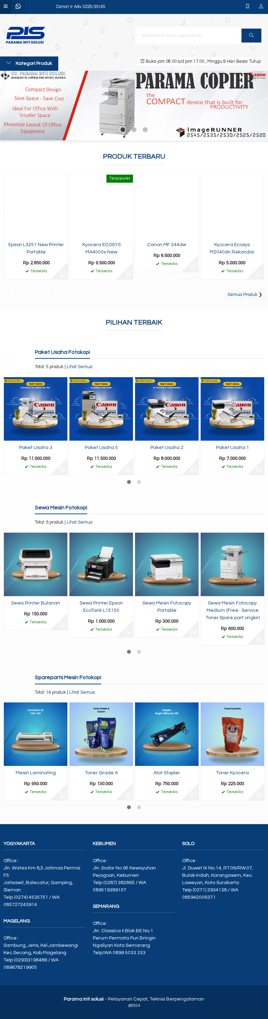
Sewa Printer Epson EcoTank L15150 (101, 607)
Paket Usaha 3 (35, 447)
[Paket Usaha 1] (232, 408)
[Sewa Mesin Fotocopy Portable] (167, 564)
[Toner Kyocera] (232, 734)
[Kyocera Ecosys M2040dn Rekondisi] (231, 206)
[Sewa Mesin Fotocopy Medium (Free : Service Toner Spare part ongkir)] (232, 564)
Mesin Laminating (36, 772)
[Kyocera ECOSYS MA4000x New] (101, 206)
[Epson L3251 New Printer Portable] (36, 206)
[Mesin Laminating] (35, 734)
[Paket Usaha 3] (35, 408)
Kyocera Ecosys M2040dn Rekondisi (232, 248)
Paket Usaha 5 (101, 447)
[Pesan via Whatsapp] (62, 274)
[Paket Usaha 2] (167, 408)
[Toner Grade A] (101, 734)
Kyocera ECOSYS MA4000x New (101, 248)
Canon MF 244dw (166, 244)
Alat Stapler (167, 772)
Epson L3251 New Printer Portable (36, 248)
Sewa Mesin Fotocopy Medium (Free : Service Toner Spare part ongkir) (233, 610)
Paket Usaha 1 (232, 447)
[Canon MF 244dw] (166, 206)
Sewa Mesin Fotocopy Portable (166, 607)
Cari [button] (251, 36)
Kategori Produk (33, 63)
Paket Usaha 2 (167, 447)
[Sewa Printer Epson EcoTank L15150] (101, 564)
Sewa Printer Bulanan (35, 603)
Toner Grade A (101, 772)
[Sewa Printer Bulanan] (35, 564)
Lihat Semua (79, 367)
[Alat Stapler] (167, 734)
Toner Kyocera (232, 772)
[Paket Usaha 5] (101, 408)
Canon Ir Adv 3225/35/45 (80, 7)
